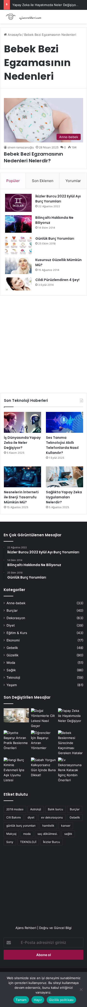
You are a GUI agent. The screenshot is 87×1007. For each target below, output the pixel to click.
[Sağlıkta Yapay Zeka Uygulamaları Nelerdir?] (64, 476)
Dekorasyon (16, 618)
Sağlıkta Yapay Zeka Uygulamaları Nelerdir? (64, 497)
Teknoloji (13, 677)
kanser (65, 825)
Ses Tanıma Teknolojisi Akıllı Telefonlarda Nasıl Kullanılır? (62, 445)
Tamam (21, 1000)
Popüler (13, 180)
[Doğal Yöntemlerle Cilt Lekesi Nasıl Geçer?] (43, 718)
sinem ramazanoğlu (20, 147)
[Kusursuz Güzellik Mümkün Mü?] (18, 265)
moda (27, 834)
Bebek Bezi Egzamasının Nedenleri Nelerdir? (33, 157)
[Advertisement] (43, 342)
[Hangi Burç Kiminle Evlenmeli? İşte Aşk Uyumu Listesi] (16, 770)
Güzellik (12, 655)
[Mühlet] (23, 16)
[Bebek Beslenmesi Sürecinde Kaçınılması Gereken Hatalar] (70, 743)
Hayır (38, 1000)
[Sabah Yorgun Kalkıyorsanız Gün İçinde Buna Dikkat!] (43, 767)
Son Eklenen (42, 180)
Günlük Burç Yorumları (54, 238)
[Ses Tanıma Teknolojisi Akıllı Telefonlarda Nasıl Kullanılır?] (64, 422)
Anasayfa (14, 35)
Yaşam (12, 685)
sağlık (68, 834)
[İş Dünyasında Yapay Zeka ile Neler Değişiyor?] (22, 422)
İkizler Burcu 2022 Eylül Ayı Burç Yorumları (58, 199)
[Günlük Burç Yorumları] (18, 245)
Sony (9, 842)
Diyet (11, 625)
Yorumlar (73, 180)
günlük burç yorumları (21, 825)
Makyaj (11, 834)
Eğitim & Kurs (17, 633)
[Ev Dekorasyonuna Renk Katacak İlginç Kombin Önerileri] (70, 770)
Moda (11, 663)
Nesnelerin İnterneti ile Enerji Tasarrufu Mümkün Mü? (21, 497)
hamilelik (48, 825)
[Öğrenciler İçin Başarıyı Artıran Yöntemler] (43, 740)
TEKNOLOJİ (28, 842)
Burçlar (12, 610)
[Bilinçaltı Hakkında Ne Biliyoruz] (18, 224)
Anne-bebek (16, 603)
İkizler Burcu (51, 842)
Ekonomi (13, 640)
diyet (31, 817)
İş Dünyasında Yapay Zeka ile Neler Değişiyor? (22, 442)
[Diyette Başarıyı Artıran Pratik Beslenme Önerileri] (16, 740)
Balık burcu (55, 809)
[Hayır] (81, 989)
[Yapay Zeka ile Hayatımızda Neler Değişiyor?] (70, 715)
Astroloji (35, 809)
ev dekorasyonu (52, 817)
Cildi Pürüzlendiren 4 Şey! (57, 279)
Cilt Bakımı (13, 817)
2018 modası (14, 809)
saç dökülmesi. (47, 834)
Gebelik (12, 648)
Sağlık (11, 670)
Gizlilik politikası (61, 1000)
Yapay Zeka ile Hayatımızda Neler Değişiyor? (45, 5)
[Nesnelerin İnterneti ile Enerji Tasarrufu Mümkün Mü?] (22, 476)
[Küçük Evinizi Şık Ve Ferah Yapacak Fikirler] (16, 715)
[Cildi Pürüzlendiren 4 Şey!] (18, 284)
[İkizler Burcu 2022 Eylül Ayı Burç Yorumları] (18, 203)
